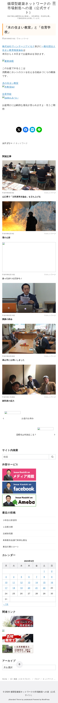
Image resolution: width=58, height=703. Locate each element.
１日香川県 (8, 526)
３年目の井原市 (10, 520)
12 (21, 582)
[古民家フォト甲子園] (3, 632)
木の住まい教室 (10, 83)
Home (5, 679)
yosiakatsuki (28, 699)
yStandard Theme (15, 699)
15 (44, 582)
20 (29, 587)
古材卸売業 (8, 533)
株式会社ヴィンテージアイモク (18, 46)
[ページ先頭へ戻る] (19, 664)
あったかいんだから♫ (12, 278)
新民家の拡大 (8, 400)
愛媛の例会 (7, 319)
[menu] (54, 3)
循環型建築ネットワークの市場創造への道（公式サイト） (29, 7)
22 (44, 587)
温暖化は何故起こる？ (26, 434)
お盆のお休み (28, 418)
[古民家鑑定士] (17, 653)
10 (6, 582)
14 (36, 582)
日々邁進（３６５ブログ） (21, 679)
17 (6, 587)
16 (52, 582)
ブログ (37, 679)
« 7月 (5, 604)
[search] (52, 456)
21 (36, 587)
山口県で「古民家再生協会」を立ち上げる (21, 196)
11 (14, 582)
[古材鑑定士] (17, 642)
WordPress (46, 699)
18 (14, 587)
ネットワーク (23, 38)
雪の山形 (6, 237)
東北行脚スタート (11, 546)
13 (29, 582)
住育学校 (7, 94)
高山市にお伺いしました (13, 359)
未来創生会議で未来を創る (15, 539)
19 (21, 587)
